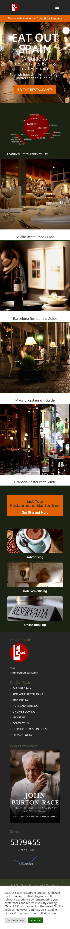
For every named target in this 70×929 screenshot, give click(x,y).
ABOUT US (19, 717)
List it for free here (50, 18)
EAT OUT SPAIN (35, 43)
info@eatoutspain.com (24, 672)
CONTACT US (21, 723)
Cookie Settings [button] (15, 920)
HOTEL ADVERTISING (25, 705)
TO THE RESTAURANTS (35, 89)
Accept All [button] (35, 920)
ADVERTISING (21, 700)
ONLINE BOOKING (24, 711)
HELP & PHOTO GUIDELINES (30, 729)
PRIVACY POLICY (22, 735)
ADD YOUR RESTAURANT (28, 694)
